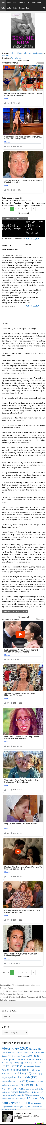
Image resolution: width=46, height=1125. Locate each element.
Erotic (15, 8)
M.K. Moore (30, 1084)
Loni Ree (33, 1081)
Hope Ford (15, 1063)
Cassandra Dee (23, 1052)
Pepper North (34, 1095)
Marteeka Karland (30, 1089)
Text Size (24, 218)
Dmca (28, 8)
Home (3, 3)
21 (26, 209)
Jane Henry (37, 1063)
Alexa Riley (15, 1048)
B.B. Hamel (35, 1049)
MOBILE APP (11, 3)
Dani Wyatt (35, 1052)
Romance (5, 55)
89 (33, 209)
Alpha (3, 8)
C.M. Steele (8, 1052)
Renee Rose (8, 1099)
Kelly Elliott (7, 1078)
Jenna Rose (29, 1066)
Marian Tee (12, 1088)
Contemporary (38, 53)
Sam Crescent (16, 1103)
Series (33, 3)
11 (22, 209)
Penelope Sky (21, 1095)
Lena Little (18, 1081)
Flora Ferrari (30, 1059)
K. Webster (36, 1074)
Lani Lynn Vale (24, 1077)
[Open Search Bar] (44, 8)
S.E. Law (35, 1098)
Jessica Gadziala (22, 1069)
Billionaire (27, 53)
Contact (22, 8)
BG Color (15, 218)
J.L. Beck (27, 1063)
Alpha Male (16, 53)
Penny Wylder (16, 58)
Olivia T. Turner (35, 1092)
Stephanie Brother (14, 1106)
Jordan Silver (20, 1073)
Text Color (6, 218)
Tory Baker (29, 1107)
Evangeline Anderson (22, 1056)
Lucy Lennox (15, 1085)
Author (20, 3)
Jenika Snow (12, 1066)
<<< (4, 209)
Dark (39, 3)
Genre (26, 3)
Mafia (9, 8)
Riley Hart (20, 1099)
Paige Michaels (8, 1095)
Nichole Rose (19, 1092)
